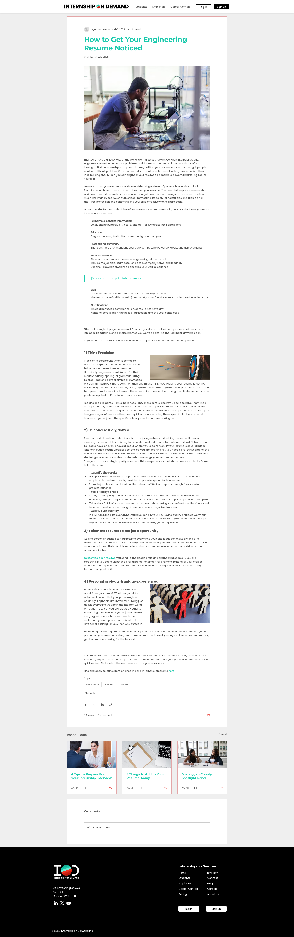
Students (90, 693)
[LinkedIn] (55, 903)
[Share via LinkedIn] (102, 704)
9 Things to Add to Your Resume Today (145, 776)
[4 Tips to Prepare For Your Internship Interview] (91, 754)
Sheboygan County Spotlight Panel (197, 776)
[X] (62, 903)
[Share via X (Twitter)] (94, 704)
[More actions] (208, 29)
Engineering (92, 684)
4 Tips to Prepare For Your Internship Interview (91, 776)
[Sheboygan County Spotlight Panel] (202, 754)
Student (123, 684)
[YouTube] (68, 903)
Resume (109, 684)
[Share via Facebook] (85, 704)
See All (223, 734)
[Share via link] (110, 704)
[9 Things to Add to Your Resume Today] (147, 754)
